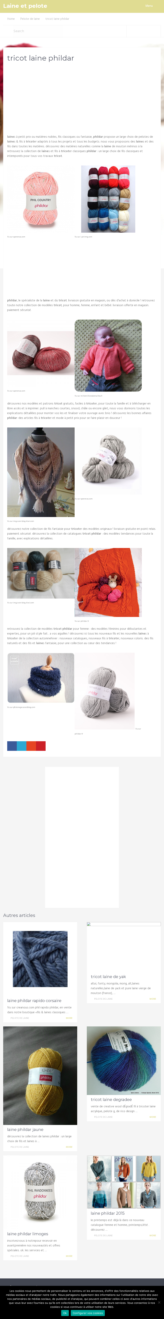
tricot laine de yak (108, 976)
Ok (65, 1313)
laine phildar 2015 (108, 1213)
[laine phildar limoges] (40, 1192)
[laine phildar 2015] (124, 1182)
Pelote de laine (30, 19)
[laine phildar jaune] (40, 1075)
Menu (149, 6)
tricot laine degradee (111, 1099)
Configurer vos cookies (88, 1313)
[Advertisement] (82, 97)
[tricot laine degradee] (124, 1060)
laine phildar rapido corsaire (34, 1000)
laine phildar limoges (27, 1233)
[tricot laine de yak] (124, 947)
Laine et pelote (25, 6)
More (69, 1018)
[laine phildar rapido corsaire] (40, 959)
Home (11, 19)
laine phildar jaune (25, 1129)
